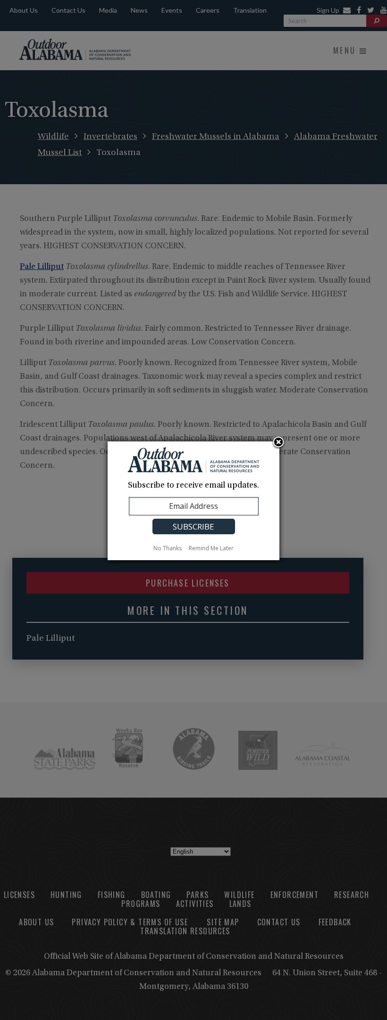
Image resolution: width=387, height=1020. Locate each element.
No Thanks (167, 548)
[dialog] (193, 500)
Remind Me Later (211, 548)
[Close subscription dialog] (278, 443)
